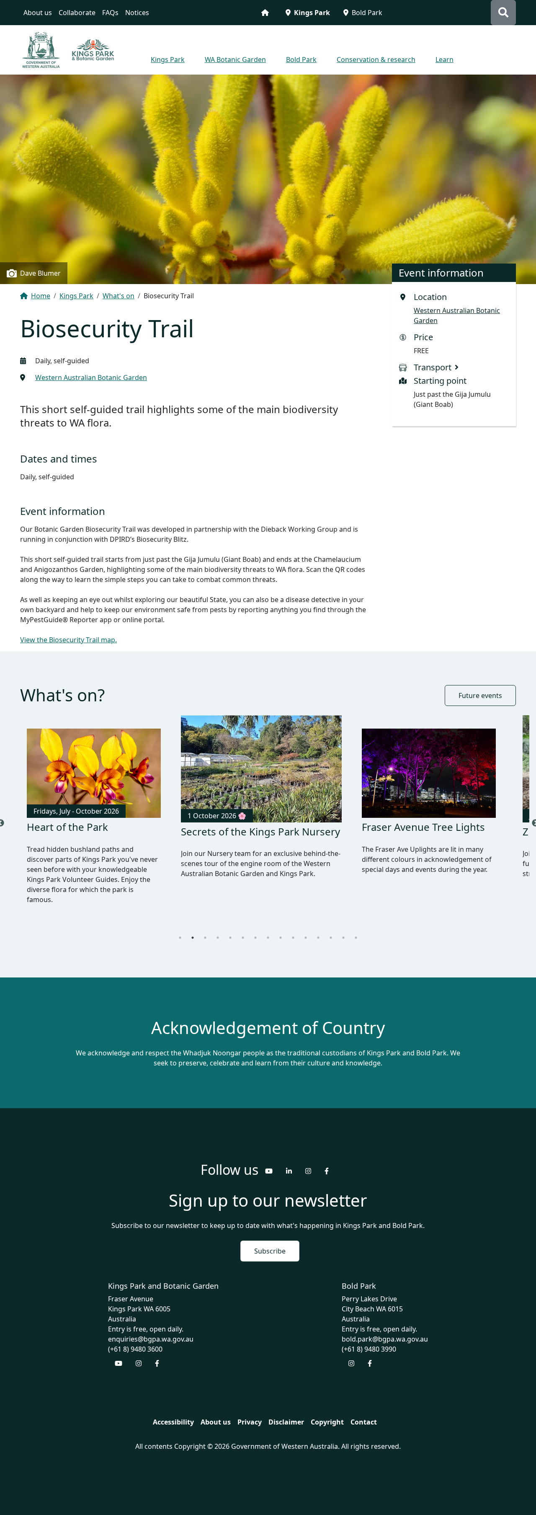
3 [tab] (205, 929)
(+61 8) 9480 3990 (369, 1341)
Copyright (327, 1414)
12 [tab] (318, 929)
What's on (118, 295)
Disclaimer (286, 1414)
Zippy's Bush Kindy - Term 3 (426, 827)
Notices (137, 12)
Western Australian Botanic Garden (91, 377)
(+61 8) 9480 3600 (135, 1341)
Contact (363, 1414)
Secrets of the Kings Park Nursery (86, 833)
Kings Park (312, 12)
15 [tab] (356, 929)
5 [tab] (230, 929)
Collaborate (77, 12)
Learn (445, 59)
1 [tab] (180, 929)
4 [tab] (218, 929)
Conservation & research (376, 59)
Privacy (249, 1414)
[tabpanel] (93, 819)
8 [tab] (268, 929)
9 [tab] (280, 929)
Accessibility (173, 1414)
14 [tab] (343, 929)
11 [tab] (306, 929)
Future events (480, 695)
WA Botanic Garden (235, 59)
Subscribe (270, 1242)
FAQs (110, 12)
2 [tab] (192, 929)
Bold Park (367, 12)
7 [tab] (255, 929)
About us (37, 12)
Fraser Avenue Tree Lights (242, 831)
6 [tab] (243, 929)
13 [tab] (331, 929)
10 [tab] (293, 929)
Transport (432, 367)
